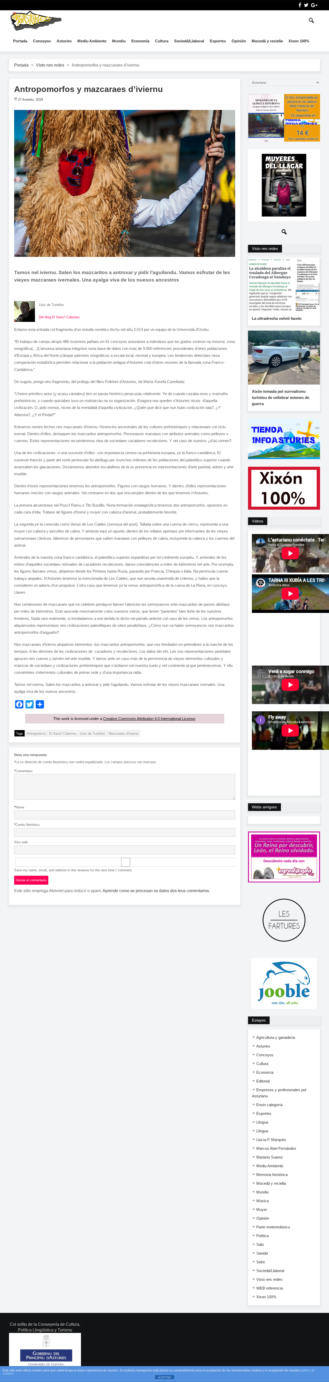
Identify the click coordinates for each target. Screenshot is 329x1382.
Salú (260, 1244)
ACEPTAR (164, 1377)
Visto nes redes (50, 65)
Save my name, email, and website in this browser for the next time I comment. (73, 870)
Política (262, 1236)
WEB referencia (269, 1288)
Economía (140, 41)
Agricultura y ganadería (275, 1037)
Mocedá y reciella (267, 41)
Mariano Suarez (269, 1157)
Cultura (161, 41)
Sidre (260, 1262)
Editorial (263, 1081)
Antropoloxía (36, 733)
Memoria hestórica (272, 1174)
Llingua (262, 1122)
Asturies (64, 41)
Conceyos (42, 41)
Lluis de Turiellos (92, 733)
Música (262, 1201)
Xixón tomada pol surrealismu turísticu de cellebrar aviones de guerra (280, 397)
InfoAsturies (36, 20)
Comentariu (23, 771)
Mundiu (119, 41)
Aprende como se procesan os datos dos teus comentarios (156, 891)
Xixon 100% (298, 41)
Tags (19, 733)
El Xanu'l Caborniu (62, 733)
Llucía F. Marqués (271, 1139)
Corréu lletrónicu (27, 825)
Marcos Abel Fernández (276, 1148)
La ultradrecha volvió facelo (276, 318)
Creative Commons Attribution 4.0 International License (149, 718)
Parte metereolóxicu (273, 1227)
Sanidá (262, 1253)
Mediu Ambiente (91, 41)
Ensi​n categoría (269, 1105)
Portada (20, 41)
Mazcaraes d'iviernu (123, 733)
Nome (19, 807)
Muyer (261, 1209)
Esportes (218, 41)
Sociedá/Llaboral (189, 41)
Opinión (239, 41)
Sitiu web (21, 842)
